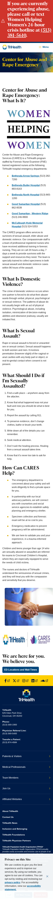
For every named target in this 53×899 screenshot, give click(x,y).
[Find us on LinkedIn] (34, 681)
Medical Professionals (13, 767)
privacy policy (12, 882)
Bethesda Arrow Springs (26, 176)
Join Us (6, 788)
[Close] (47, 876)
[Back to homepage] (11, 47)
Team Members (10, 777)
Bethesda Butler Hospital (26, 185)
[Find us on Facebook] (7, 681)
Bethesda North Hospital (25, 194)
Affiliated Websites (12, 799)
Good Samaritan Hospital (26, 204)
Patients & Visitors (11, 756)
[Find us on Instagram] (25, 681)
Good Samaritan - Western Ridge (30, 213)
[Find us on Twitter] (15, 681)
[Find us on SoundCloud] (44, 681)
